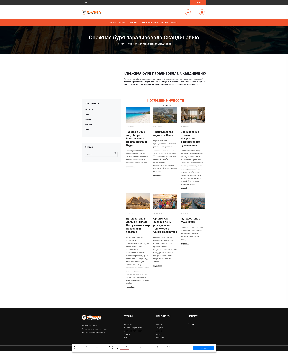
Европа (87, 129)
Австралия (89, 109)
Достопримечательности (133, 331)
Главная (113, 22)
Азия (87, 114)
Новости (122, 22)
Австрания (160, 337)
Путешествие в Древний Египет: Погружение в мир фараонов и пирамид (138, 225)
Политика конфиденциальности (93, 332)
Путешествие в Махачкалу (190, 220)
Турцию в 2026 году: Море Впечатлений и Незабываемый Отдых (136, 138)
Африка (88, 119)
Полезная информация (150, 22)
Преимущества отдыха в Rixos (163, 133)
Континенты (133, 22)
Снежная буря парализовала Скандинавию (149, 44)
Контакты (174, 22)
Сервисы (127, 334)
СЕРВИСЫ (198, 3)
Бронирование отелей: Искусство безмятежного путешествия (190, 138)
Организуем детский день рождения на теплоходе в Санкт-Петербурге (165, 225)
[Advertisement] (101, 83)
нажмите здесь (124, 349)
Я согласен (204, 348)
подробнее (130, 167)
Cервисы (164, 22)
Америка (88, 124)
